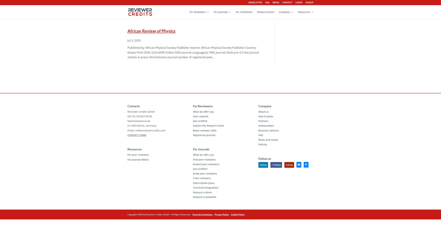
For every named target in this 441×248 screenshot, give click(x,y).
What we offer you (203, 111)
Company (284, 12)
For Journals (221, 12)
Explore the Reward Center (208, 125)
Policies (262, 144)
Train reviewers (202, 178)
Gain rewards (200, 116)
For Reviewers (197, 12)
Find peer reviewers (204, 159)
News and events (268, 139)
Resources (304, 12)
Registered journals (204, 135)
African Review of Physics (151, 30)
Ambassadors (266, 125)
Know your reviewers (205, 173)
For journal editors (138, 159)
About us (263, 111)
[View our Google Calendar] (306, 165)
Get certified (200, 121)
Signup (309, 3)
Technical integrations (206, 187)
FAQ (267, 3)
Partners (263, 121)
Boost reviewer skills (205, 130)
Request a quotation (204, 197)
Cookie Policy (237, 214)
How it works (265, 116)
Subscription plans (204, 183)
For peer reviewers (138, 154)
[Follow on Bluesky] (298, 165)
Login (298, 3)
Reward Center (265, 12)
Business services (268, 130)
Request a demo (202, 192)
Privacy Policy (221, 214)
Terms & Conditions (202, 214)
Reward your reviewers (206, 164)
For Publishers (244, 12)
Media (276, 3)
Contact (287, 3)
